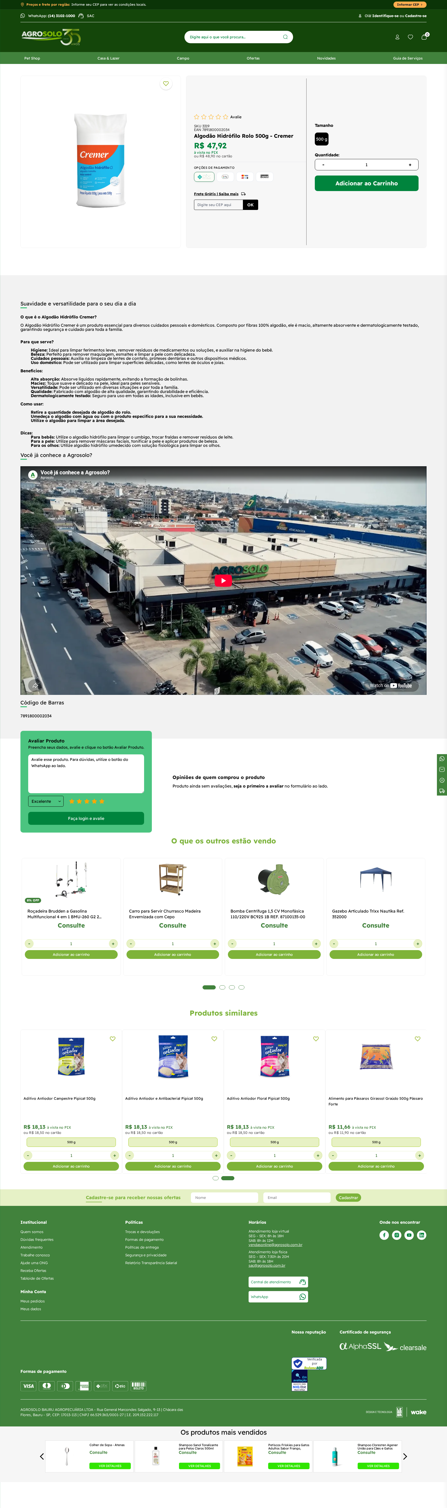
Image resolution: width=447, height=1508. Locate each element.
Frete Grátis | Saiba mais (216, 194)
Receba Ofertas (33, 1270)
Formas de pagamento (144, 1239)
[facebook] (384, 1235)
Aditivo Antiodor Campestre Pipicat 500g (59, 1098)
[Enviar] (285, 37)
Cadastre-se (416, 15)
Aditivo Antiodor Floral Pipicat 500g (258, 1098)
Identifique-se (385, 15)
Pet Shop (32, 58)
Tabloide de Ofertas (37, 1278)
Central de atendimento (271, 1282)
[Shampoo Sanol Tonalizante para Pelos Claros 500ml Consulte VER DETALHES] (156, 1467)
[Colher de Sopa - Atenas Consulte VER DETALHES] (66, 1467)
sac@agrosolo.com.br (267, 1265)
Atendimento (31, 1247)
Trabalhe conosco (35, 1255)
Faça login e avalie (86, 818)
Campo (183, 58)
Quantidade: (327, 155)
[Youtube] (409, 1235)
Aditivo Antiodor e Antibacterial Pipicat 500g (164, 1098)
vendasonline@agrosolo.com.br (275, 1244)
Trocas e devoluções (142, 1231)
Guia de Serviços (408, 58)
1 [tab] (216, 1178)
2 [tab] (227, 1178)
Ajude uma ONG (34, 1263)
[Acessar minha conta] (397, 37)
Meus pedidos (32, 1301)
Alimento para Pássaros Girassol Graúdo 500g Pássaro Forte (376, 1101)
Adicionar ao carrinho (71, 954)
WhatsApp (259, 1296)
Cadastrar (348, 1197)
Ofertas (253, 58)
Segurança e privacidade (146, 1255)
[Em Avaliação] (300, 1380)
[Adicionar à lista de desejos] (166, 83)
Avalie (236, 117)
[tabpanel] (100, 160)
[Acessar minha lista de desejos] (410, 37)
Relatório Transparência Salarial (151, 1263)
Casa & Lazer (109, 58)
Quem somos (31, 1231)
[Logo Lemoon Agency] (396, 1412)
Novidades (326, 58)
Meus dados (30, 1309)
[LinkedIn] (422, 1235)
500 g (321, 139)
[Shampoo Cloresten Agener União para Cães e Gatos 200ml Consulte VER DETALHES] (335, 1467)
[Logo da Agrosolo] (51, 37)
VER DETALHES (110, 1466)
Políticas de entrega (142, 1247)
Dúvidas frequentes (37, 1239)
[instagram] (396, 1235)
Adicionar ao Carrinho (367, 183)
